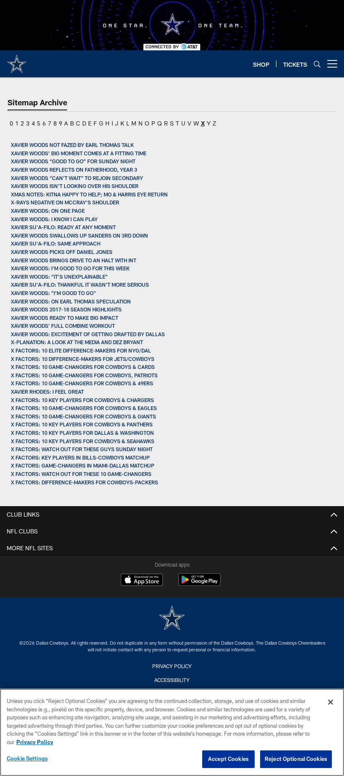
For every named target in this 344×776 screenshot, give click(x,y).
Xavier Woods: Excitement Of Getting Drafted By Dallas (88, 334)
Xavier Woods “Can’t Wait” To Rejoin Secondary (77, 178)
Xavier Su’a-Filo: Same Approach (55, 243)
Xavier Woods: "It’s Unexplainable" (59, 277)
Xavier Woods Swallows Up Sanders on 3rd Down (79, 235)
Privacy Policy (172, 666)
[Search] (317, 64)
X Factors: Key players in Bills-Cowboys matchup (81, 457)
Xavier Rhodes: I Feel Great (47, 392)
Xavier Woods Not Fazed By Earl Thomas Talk (72, 145)
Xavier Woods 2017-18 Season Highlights (66, 309)
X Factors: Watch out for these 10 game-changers (81, 474)
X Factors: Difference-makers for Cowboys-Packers (84, 482)
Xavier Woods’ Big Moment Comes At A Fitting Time (78, 153)
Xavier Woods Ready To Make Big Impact (64, 318)
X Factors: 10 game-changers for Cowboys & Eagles (84, 408)
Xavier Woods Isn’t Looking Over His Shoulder (74, 186)
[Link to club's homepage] (17, 60)
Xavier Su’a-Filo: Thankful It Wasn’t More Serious (80, 284)
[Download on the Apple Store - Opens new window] (142, 581)
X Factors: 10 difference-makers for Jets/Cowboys (82, 359)
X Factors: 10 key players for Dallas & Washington (82, 433)
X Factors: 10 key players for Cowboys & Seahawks (82, 441)
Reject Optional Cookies (296, 758)
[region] (172, 732)
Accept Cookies (228, 758)
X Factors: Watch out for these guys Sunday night (82, 449)
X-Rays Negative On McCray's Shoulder (65, 202)
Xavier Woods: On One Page (48, 211)
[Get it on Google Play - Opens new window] (199, 584)
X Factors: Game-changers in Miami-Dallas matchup (82, 465)
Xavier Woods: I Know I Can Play (54, 219)
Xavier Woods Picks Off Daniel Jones (61, 252)
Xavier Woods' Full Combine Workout (63, 326)
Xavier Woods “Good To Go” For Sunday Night (73, 161)
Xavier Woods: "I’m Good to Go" (53, 293)
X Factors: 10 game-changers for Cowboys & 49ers (82, 383)
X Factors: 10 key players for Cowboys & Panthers (82, 424)
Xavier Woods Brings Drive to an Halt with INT (73, 260)
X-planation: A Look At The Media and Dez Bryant (77, 342)
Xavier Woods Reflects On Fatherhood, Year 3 (74, 169)
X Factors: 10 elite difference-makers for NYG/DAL (81, 350)
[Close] (330, 702)
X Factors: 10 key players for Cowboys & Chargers (82, 400)
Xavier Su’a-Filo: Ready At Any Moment (63, 227)
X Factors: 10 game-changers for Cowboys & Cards (83, 367)
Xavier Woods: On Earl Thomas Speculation (71, 301)
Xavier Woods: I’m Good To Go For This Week (70, 268)
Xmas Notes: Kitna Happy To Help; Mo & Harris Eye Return (89, 194)
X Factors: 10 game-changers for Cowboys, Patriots (84, 375)
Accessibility (172, 680)
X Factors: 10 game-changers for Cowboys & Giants (84, 416)
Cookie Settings (27, 758)
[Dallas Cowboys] (172, 618)
